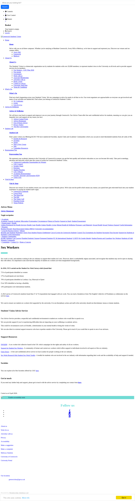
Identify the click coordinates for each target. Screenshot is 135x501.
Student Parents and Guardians (102, 238)
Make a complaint (7, 449)
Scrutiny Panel (18, 166)
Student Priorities (19, 170)
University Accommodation (44, 229)
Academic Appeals (7, 221)
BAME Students (6, 238)
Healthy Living (51, 225)
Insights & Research (20, 139)
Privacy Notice (18, 125)
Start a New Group (20, 144)
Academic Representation (22, 174)
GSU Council (18, 164)
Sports (16, 142)
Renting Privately (6, 229)
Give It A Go (18, 105)
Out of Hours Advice (21, 123)
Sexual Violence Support (111, 225)
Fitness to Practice (54, 221)
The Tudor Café (19, 199)
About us (4, 426)
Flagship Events (19, 201)
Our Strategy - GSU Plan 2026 (24, 70)
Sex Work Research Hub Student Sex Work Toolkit (18, 355)
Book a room (18, 81)
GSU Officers (18, 172)
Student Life (13, 133)
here (7, 296)
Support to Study (65, 221)
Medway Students (7, 453)
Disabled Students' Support (31, 238)
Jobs (15, 146)
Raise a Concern (25, 242)
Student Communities (8, 236)
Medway (16, 56)
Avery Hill (17, 52)
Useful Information (126, 225)
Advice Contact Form (21, 119)
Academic (5, 219)
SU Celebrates (18, 101)
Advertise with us (19, 80)
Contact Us (14, 242)
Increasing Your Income (110, 233)
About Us (12, 62)
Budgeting (19, 233)
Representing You (15, 154)
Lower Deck (18, 193)
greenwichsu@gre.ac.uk (17, 479)
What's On (13, 93)
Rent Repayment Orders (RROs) (24, 229)
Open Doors (5, 352)
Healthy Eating (41, 225)
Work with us (18, 76)
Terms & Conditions (20, 87)
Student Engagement (79, 221)
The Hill (16, 197)
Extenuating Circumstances (38, 221)
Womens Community (8, 240)
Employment (5, 223)
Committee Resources (21, 148)
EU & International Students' (62, 238)
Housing (4, 227)
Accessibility (5, 441)
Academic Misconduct (21, 221)
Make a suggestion (7, 445)
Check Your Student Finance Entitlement (36, 233)
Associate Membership (21, 78)
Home (11, 44)
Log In (7, 33)
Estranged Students (46, 238)
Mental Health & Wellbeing (66, 225)
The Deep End (18, 195)
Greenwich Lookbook (21, 191)
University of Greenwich (9, 457)
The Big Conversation (21, 127)
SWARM (4, 344)
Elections (17, 168)
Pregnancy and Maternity (84, 225)
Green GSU (18, 177)
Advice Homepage (20, 121)
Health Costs (31, 225)
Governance (18, 74)
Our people (17, 72)
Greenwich (17, 54)
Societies (16, 140)
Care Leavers (16, 238)
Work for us (5, 430)
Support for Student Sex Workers (12, 348)
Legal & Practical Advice (10, 231)
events (16, 103)
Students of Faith (127, 238)
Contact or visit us (20, 83)
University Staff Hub (20, 85)
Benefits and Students (8, 233)
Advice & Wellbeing (16, 111)
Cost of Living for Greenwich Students (64, 233)
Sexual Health (97, 225)
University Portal (6, 460)
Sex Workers (117, 238)
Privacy (3, 438)
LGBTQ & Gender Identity (82, 238)
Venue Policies (18, 203)
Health (13, 223)
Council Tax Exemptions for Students (89, 233)
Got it (124, 497)
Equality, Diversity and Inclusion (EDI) (27, 175)
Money (22, 231)
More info (25, 497)
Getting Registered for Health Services (13, 225)
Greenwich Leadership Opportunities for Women (30, 162)
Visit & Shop (13, 183)
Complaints (5, 242)
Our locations (5, 476)
